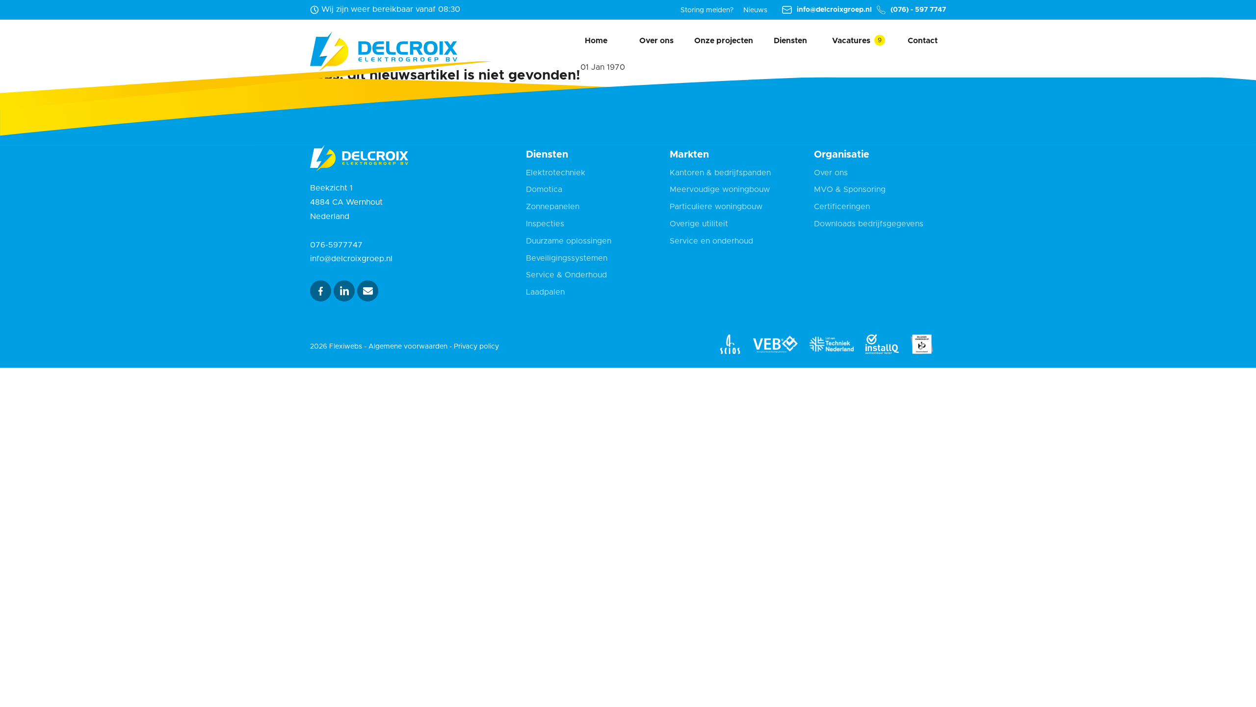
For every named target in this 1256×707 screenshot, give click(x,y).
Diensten (790, 41)
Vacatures (851, 41)
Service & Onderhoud (566, 275)
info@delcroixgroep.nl (834, 9)
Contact (923, 41)
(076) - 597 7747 (918, 9)
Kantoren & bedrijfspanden (720, 173)
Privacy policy (476, 346)
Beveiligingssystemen (566, 258)
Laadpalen (545, 292)
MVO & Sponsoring (850, 189)
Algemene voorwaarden (407, 346)
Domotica (544, 189)
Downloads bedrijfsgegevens (868, 224)
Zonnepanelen (552, 207)
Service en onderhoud (711, 241)
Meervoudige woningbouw (720, 189)
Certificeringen (842, 207)
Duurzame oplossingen (568, 241)
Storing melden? (706, 10)
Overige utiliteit (699, 224)
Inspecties (545, 224)
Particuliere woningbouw (716, 207)
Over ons (656, 41)
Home (596, 41)
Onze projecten (723, 41)
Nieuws (755, 10)
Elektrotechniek (555, 173)
